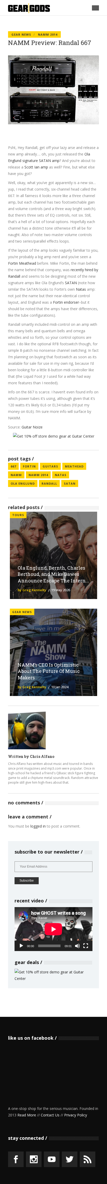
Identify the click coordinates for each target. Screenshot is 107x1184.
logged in (38, 826)
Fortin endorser (66, 302)
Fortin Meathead (22, 263)
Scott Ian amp (36, 167)
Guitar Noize (32, 427)
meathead (74, 466)
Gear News (21, 34)
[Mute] (77, 945)
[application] (53, 929)
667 (13, 466)
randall (49, 483)
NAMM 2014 (47, 34)
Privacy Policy (75, 1115)
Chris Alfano (42, 756)
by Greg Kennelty (32, 590)
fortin (29, 466)
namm (16, 475)
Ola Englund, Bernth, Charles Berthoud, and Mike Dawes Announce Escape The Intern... (53, 574)
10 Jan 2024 (59, 687)
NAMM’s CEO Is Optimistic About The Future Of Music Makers (49, 671)
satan (70, 483)
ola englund (23, 483)
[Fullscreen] (85, 945)
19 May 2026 (60, 590)
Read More (26, 1115)
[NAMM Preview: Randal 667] (27, 730)
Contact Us (50, 1115)
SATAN (71, 282)
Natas (81, 289)
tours (18, 515)
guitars (50, 466)
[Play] (21, 945)
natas (60, 475)
